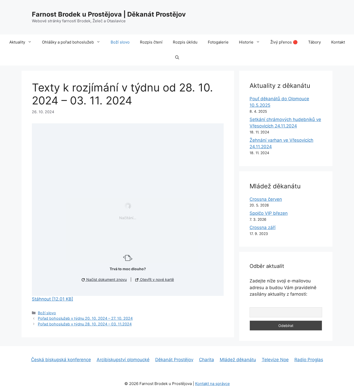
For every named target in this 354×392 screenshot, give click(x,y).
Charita (206, 359)
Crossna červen (266, 199)
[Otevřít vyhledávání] (177, 58)
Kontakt (338, 42)
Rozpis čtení (151, 42)
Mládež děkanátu (238, 359)
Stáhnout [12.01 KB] (52, 299)
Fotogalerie (218, 42)
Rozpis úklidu (185, 42)
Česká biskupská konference (61, 359)
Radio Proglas (308, 359)
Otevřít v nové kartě (156, 279)
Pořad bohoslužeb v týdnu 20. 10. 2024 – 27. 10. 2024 (85, 318)
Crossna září (262, 227)
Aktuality (17, 42)
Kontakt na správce (212, 383)
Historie (246, 42)
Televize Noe (275, 359)
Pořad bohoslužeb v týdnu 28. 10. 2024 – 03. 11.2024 (85, 324)
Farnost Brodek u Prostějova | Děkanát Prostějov (109, 14)
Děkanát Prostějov (174, 359)
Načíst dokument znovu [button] (106, 279)
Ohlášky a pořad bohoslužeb (68, 42)
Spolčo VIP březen (269, 213)
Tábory (314, 42)
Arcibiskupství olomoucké (123, 359)
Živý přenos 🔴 (284, 42)
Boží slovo (120, 42)
